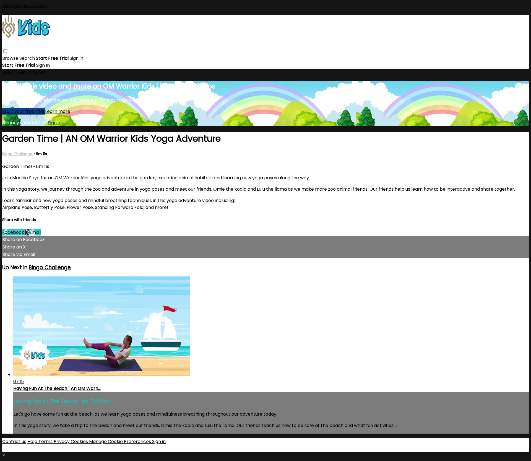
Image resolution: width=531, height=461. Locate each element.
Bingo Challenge (17, 154)
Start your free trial (23, 111)
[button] (5, 51)
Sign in (76, 58)
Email (35, 232)
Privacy (62, 441)
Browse (10, 58)
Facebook (13, 232)
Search (27, 58)
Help (32, 441)
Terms (46, 441)
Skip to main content (25, 5)
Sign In (43, 65)
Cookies (80, 441)
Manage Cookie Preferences (120, 441)
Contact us (14, 441)
